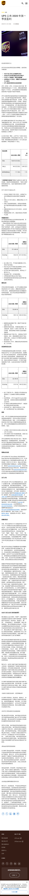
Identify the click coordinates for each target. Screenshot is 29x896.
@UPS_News (5, 513)
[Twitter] (7, 864)
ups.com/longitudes (7, 506)
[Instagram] (11, 864)
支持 (3, 853)
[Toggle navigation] (26, 3)
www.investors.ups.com (14, 466)
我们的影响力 (5, 844)
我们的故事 (5, 838)
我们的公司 (5, 841)
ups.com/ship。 (6, 515)
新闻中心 (4, 850)
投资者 (3, 847)
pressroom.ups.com (7, 504)
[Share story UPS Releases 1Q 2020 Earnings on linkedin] (10, 814)
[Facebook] (3, 864)
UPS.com (18, 838)
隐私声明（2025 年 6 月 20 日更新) (11, 888)
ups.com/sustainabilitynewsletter (11, 509)
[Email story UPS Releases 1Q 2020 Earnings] (14, 814)
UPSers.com (19, 841)
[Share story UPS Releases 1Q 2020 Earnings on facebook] (3, 814)
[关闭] (27, 882)
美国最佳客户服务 (20, 493)
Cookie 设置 (14, 891)
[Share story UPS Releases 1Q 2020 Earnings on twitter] (6, 814)
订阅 (13, 875)
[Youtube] (19, 864)
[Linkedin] (15, 864)
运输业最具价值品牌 (17, 495)
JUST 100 (4, 496)
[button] (23, 3)
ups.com (20, 502)
